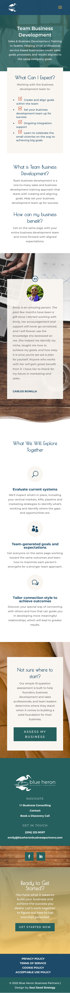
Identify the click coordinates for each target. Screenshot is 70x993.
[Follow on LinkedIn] (41, 856)
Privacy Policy (33, 958)
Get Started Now (35, 927)
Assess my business (35, 734)
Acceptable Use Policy (33, 972)
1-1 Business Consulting (35, 805)
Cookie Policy (33, 967)
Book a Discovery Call (35, 816)
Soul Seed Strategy (42, 987)
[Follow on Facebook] (29, 856)
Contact (35, 810)
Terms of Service (33, 963)
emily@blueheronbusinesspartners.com (35, 837)
